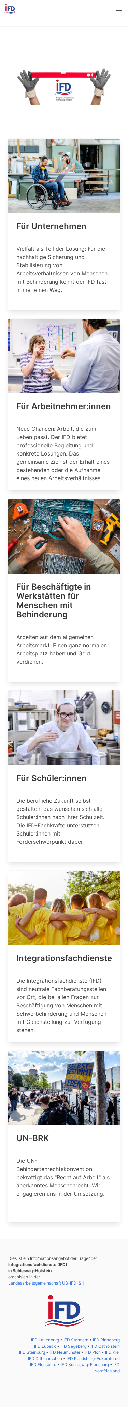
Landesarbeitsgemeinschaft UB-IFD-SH (46, 1283)
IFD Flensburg (43, 1364)
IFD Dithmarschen (45, 1358)
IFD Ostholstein (105, 1346)
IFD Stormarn (76, 1340)
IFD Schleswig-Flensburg (85, 1364)
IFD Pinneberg (106, 1340)
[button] (119, 9)
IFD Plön (93, 1352)
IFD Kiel (112, 1352)
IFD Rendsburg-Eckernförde (93, 1358)
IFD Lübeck (45, 1346)
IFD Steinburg (32, 1352)
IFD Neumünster (65, 1352)
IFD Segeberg (73, 1346)
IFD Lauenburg (45, 1340)
